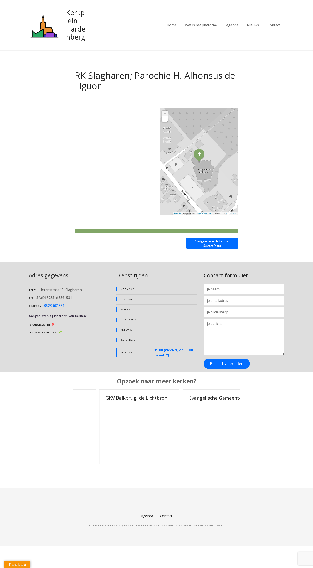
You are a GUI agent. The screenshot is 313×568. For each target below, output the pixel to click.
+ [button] (165, 113)
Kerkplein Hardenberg (75, 25)
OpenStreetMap (204, 213)
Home (171, 25)
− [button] (165, 119)
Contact (274, 25)
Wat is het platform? (201, 25)
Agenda (232, 25)
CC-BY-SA (231, 213)
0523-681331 (54, 305)
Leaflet (177, 213)
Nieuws (253, 25)
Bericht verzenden (226, 363)
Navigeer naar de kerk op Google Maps (212, 243)
